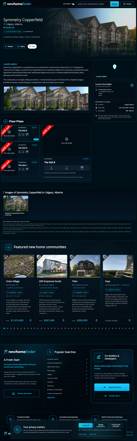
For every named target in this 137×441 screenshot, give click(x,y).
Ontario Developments (54, 363)
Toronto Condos (52, 378)
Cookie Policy (92, 434)
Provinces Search (52, 359)
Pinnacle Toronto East (17, 281)
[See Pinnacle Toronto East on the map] (30, 320)
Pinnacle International (17, 288)
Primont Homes (47, 288)
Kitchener (50, 382)
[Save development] (31, 258)
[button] (114, 4)
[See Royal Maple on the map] (96, 320)
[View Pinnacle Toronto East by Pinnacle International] (19, 266)
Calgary (49, 374)
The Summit (45, 281)
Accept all (86, 425)
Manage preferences (101, 425)
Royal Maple (78, 281)
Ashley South (112, 281)
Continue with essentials (116, 425)
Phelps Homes (80, 288)
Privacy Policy (82, 434)
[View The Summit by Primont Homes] (52, 266)
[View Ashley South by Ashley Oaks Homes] (118, 266)
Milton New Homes (53, 367)
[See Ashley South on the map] (129, 320)
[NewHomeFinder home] (20, 352)
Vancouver (50, 386)
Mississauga (51, 370)
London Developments (54, 393)
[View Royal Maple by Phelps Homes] (85, 266)
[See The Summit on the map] (63, 320)
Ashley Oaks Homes (115, 288)
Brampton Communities (54, 389)
